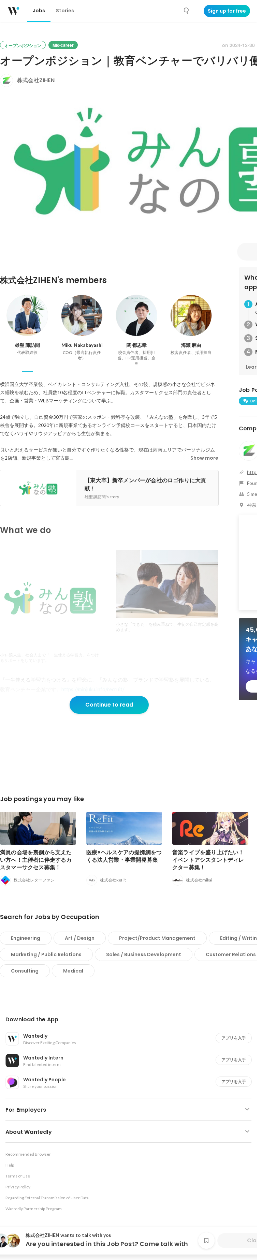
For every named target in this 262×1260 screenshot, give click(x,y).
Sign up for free (227, 11)
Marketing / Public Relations (46, 954)
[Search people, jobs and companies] (186, 11)
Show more (204, 458)
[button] (131, 1019)
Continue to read (109, 705)
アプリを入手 (233, 1038)
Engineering (25, 938)
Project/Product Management (157, 938)
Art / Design (79, 938)
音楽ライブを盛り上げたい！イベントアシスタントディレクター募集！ (208, 859)
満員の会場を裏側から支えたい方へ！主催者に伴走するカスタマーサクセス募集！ (36, 859)
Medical (73, 970)
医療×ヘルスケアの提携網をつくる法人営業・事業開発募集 (124, 856)
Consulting (25, 970)
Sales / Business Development (143, 954)
